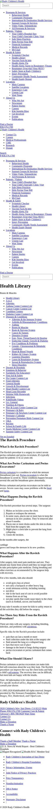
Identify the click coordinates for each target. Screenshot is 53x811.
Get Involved (18, 114)
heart (49, 488)
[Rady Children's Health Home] (12, 1)
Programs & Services (15, 12)
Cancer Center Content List (18, 309)
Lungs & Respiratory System (25, 359)
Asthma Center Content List (19, 306)
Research (10, 145)
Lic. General (12, 402)
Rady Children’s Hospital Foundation (23, 762)
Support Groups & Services (24, 23)
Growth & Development (17, 386)
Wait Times (17, 95)
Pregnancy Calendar (15, 415)
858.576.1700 (6, 127)
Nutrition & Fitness (15, 405)
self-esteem (13, 672)
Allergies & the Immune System (27, 319)
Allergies (10, 303)
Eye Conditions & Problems (25, 343)
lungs (6, 491)
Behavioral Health (20, 15)
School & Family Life (16, 426)
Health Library (18, 58)
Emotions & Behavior (16, 370)
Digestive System (20, 335)
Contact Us (11, 134)
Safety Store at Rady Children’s (26, 71)
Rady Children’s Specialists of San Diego (25, 757)
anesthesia (32, 626)
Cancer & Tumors (20, 333)
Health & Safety (13, 52)
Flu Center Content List (17, 378)
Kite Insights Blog (20, 111)
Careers (15, 108)
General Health (13, 383)
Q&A (8, 421)
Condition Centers (14, 311)
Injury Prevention (20, 74)
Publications (17, 119)
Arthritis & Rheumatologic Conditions (29, 322)
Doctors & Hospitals (15, 367)
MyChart (16, 50)
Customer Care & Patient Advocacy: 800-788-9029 (22, 712)
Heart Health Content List (18, 389)
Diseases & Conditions (16, 317)
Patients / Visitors (14, 31)
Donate (9, 148)
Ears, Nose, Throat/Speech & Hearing (29, 338)
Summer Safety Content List (19, 431)
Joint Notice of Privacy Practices (21, 773)
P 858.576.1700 (7, 155)
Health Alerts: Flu (20, 63)
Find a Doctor (6, 124)
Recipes (9, 423)
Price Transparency (15, 778)
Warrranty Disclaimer (16, 799)
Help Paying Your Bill (22, 41)
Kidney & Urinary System (24, 354)
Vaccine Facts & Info (21, 60)
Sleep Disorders (19, 365)
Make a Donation (8, 722)
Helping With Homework (18, 394)
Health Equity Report (22, 79)
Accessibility (12, 794)
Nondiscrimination (14, 783)
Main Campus (18, 84)
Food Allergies (13, 381)
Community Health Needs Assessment (29, 76)
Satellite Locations (20, 87)
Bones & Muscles (20, 327)
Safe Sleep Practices (21, 39)
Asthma (15, 325)
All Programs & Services (23, 28)
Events (15, 116)
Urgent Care (17, 92)
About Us (10, 98)
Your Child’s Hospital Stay (24, 33)
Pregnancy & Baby (15, 410)
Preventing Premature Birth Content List (24, 418)
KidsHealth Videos (15, 399)
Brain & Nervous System (23, 330)
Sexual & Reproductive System (26, 362)
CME (8, 142)
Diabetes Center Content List (19, 314)
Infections (10, 397)
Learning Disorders (21, 357)
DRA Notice (12, 789)
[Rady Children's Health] (12, 129)
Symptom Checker (20, 55)
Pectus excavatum (28, 475)
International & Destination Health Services (32, 20)
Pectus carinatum (8, 472)
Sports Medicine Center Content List (23, 429)
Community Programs (22, 17)
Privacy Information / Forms (19, 767)
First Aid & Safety (14, 375)
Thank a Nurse (7, 724)
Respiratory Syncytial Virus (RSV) (28, 68)
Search (3, 153)
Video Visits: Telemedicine (24, 25)
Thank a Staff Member (10, 741)
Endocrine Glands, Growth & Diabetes (30, 341)
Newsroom (17, 103)
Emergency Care (19, 90)
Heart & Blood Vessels (22, 351)
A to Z (9, 301)
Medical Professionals (16, 140)
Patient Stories (18, 106)
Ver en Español (7, 436)
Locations (10, 82)
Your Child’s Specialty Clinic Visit (28, 36)
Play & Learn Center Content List (21, 407)
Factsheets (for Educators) (18, 373)
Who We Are (18, 100)
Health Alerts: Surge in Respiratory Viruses (32, 66)
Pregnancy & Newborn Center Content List (26, 413)
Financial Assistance (21, 44)
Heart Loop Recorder (16, 391)
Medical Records (20, 47)
